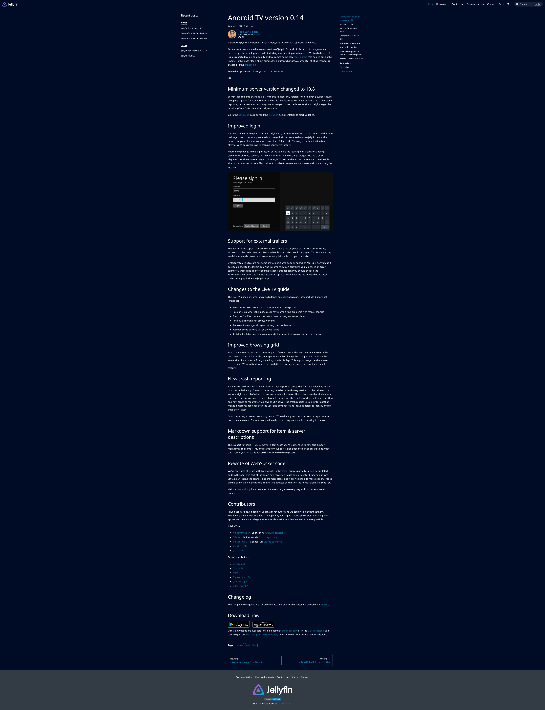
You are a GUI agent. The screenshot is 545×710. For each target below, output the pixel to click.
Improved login (346, 24)
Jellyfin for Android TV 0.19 (194, 50)
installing (273, 114)
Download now (346, 71)
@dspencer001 (240, 586)
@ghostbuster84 (241, 577)
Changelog (344, 67)
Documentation (475, 4)
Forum (502, 4)
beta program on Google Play (262, 634)
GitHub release (316, 630)
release (239, 645)
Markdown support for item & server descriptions (351, 53)
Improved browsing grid (350, 43)
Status (294, 677)
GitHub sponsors (274, 532)
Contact (491, 4)
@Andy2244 (238, 564)
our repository (289, 630)
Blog (430, 4)
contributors (300, 56)
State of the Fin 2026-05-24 (194, 33)
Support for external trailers (348, 30)
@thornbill (238, 537)
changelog (250, 64)
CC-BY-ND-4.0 (285, 703)
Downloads (442, 4)
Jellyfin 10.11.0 (188, 55)
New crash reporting (348, 47)
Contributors (345, 63)
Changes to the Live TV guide (349, 37)
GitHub (324, 604)
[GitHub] (239, 37)
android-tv (251, 645)
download (244, 114)
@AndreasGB (239, 546)
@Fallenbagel (239, 581)
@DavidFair (238, 568)
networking (243, 489)
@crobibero (238, 550)
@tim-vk (236, 572)
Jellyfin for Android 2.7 (192, 28)
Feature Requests (264, 677)
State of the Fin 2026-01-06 (194, 38)
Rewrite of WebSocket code (351, 58)
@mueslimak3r (240, 541)
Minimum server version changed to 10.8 (350, 18)
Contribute (458, 4)
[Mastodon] (243, 37)
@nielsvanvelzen (241, 532)
